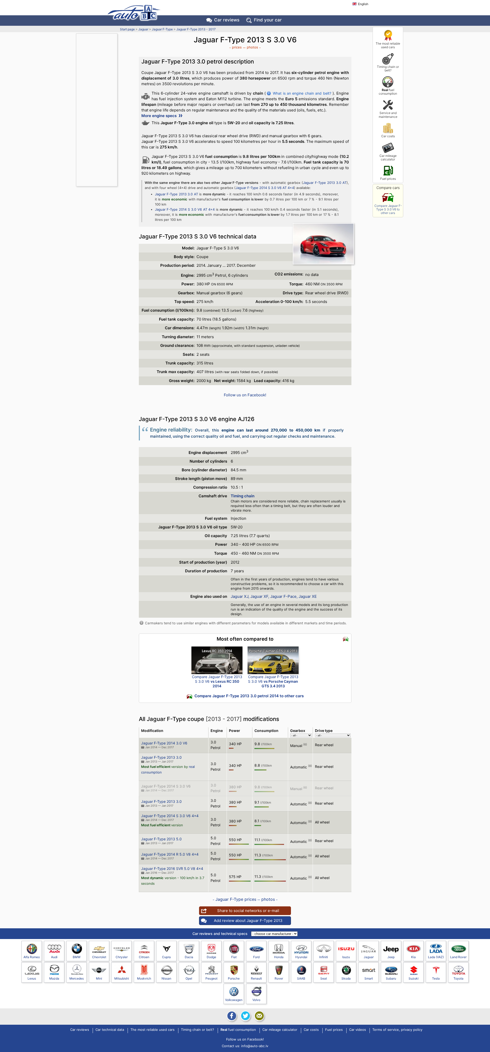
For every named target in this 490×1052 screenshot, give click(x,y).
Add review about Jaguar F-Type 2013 (248, 920)
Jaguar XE (308, 596)
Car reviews (226, 19)
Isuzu (346, 957)
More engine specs (159, 115)
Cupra (166, 957)
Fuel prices (388, 179)
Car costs (388, 136)
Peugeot (211, 978)
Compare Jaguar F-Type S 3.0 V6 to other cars (388, 209)
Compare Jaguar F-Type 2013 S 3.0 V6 (217, 681)
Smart (368, 978)
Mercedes (76, 978)
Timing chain (242, 495)
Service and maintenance (388, 114)
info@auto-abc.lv (254, 1046)
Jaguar (143, 29)
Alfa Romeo (31, 957)
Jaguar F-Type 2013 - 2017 (196, 29)
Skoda (346, 978)
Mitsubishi (121, 978)
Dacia (189, 957)
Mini (99, 978)
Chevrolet (99, 957)
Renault (256, 978)
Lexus (32, 978)
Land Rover (458, 957)
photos (252, 47)
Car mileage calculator (388, 157)
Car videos (357, 1030)
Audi (54, 957)
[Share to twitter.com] (245, 1015)
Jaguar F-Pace (283, 596)
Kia (413, 957)
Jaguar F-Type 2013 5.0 (161, 839)
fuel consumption (388, 91)
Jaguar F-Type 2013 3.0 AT (325, 183)
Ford (256, 957)
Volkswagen (233, 1000)
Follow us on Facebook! (245, 394)
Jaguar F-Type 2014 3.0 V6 (164, 743)
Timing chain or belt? (388, 68)
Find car (268, 19)
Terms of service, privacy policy (397, 1030)
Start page (127, 29)
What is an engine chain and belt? (302, 93)
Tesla (436, 978)
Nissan (166, 978)
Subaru (391, 978)
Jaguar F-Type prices (235, 899)
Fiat (234, 957)
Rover (279, 978)
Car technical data (109, 1030)
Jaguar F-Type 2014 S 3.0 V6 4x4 (170, 816)
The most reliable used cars (388, 45)
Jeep (391, 957)
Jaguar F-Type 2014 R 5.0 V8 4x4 (170, 854)
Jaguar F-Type (162, 29)
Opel (189, 978)
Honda (279, 957)
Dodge (211, 957)
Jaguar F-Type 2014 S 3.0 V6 (166, 786)
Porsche (234, 978)
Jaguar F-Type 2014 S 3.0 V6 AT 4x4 (265, 188)
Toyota (458, 978)
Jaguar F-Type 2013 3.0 (161, 757)
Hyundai (301, 957)
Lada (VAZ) (436, 957)
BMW (76, 957)
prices (237, 47)
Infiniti (323, 957)
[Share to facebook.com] (231, 1015)
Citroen (144, 957)
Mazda (54, 978)
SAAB (301, 978)
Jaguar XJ (239, 596)
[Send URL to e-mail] (258, 1015)
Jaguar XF (259, 596)
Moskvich (144, 978)
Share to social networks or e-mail (248, 910)
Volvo (256, 1000)
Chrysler (122, 957)
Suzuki (414, 978)
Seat (323, 978)
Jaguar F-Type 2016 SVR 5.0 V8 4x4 (172, 868)
